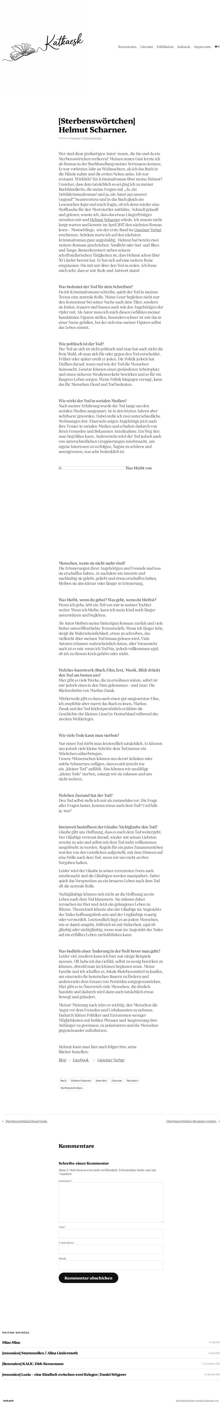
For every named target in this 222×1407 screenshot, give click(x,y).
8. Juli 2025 (214, 1342)
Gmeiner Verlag (147, 229)
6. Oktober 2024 (212, 1374)
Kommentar (65, 1180)
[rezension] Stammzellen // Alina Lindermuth (40, 1353)
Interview (101, 1080)
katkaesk (75, 138)
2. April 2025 (214, 1353)
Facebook (81, 1060)
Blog (62, 1060)
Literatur (116, 1080)
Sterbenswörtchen (71, 1088)
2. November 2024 (211, 1363)
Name (62, 1226)
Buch (63, 1080)
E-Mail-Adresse (67, 1242)
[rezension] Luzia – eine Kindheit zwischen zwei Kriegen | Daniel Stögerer (64, 1374)
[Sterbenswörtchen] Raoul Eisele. (26, 1121)
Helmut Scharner (105, 219)
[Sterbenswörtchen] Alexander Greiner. (191, 1121)
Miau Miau (11, 1342)
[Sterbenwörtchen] (92, 138)
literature (132, 1080)
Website (62, 1258)
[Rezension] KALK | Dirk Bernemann (32, 1364)
